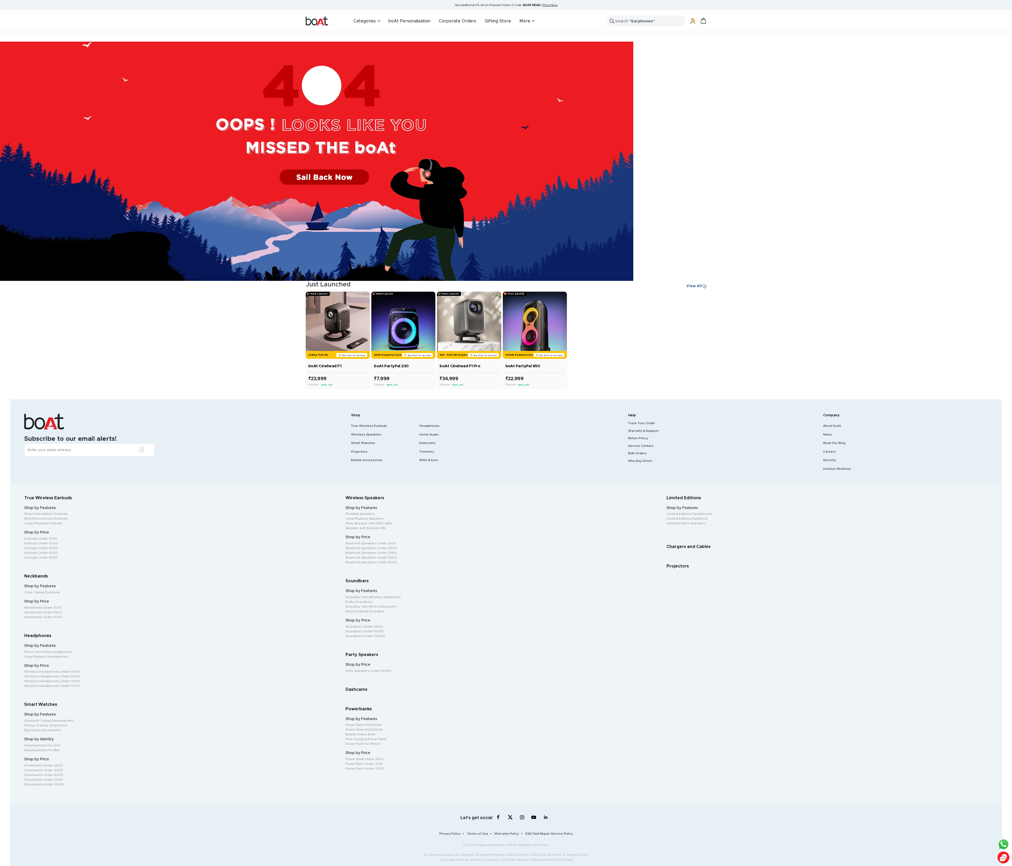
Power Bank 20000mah (364, 729)
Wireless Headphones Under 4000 (52, 681)
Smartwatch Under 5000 (43, 779)
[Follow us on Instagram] (522, 817)
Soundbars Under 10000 (365, 631)
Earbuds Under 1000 (40, 538)
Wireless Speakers (366, 434)
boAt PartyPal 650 (522, 366)
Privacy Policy (450, 833)
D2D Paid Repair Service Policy (549, 833)
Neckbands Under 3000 (43, 617)
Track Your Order (641, 423)
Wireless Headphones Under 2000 (52, 676)
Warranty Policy (506, 833)
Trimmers (426, 451)
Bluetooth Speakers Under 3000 (371, 552)
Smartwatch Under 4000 (43, 774)
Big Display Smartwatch (42, 730)
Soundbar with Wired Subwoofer (371, 606)
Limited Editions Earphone (687, 518)
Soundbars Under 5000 (364, 626)
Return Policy (638, 438)
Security (829, 460)
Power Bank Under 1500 (364, 763)
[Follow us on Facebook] (498, 817)
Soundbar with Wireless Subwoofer (373, 597)
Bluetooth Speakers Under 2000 (371, 548)
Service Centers (641, 445)
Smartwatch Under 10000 (44, 784)
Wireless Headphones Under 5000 (52, 685)
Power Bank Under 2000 (365, 768)
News (827, 434)
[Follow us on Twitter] (510, 817)
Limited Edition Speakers (686, 523)
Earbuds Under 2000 (41, 543)
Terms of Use (477, 833)
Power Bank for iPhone (363, 743)
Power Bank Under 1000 (364, 759)
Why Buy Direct (640, 460)
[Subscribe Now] (143, 450)
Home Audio (429, 434)
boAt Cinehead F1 (324, 366)
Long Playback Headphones (46, 656)
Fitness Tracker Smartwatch (46, 725)
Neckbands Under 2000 (43, 612)
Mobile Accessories (366, 460)
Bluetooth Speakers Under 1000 (371, 543)
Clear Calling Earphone (42, 592)
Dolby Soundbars (359, 601)
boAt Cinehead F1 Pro (460, 366)
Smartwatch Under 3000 (43, 770)
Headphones (429, 425)
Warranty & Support (643, 430)
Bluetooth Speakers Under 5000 (371, 557)
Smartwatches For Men (42, 750)
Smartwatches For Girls (42, 745)
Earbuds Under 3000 (41, 548)
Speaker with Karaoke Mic (366, 528)
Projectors (359, 451)
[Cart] (703, 21)
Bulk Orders (637, 453)
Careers (829, 451)
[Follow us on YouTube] (534, 818)
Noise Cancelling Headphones (48, 651)
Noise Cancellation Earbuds (45, 513)
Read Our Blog (834, 442)
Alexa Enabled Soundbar (365, 611)
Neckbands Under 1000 (43, 607)
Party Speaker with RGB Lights (369, 523)
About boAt (832, 425)
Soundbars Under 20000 (365, 636)
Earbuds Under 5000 (41, 557)
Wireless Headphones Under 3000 (52, 671)
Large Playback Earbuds (43, 523)
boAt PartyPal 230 (391, 366)
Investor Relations (837, 468)
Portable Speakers (360, 513)
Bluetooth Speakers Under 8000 (371, 562)
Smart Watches (363, 442)
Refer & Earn (428, 460)
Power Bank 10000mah (364, 724)
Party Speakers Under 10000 (368, 670)
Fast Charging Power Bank (366, 739)
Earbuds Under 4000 (41, 552)
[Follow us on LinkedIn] (546, 817)
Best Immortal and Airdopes (46, 518)
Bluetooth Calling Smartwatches (49, 720)
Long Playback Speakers (365, 518)
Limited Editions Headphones (689, 513)
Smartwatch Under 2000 (43, 765)
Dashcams (427, 442)
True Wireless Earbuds (369, 425)
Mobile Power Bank (360, 734)
